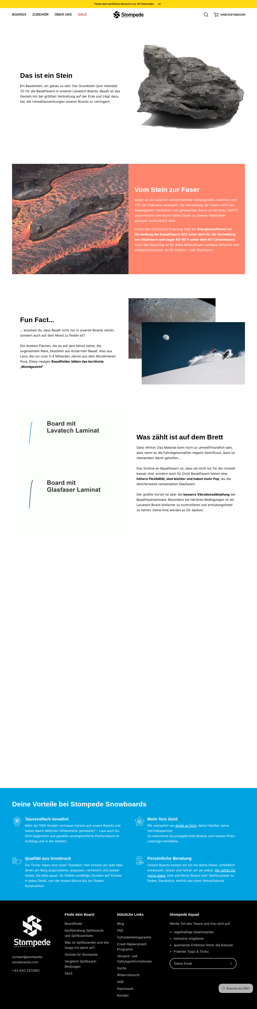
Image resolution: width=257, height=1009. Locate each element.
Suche (121, 968)
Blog (120, 924)
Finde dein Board (79, 915)
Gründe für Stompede (81, 954)
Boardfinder (74, 924)
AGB (120, 982)
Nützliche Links (130, 915)
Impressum (125, 989)
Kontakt (123, 995)
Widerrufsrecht (128, 975)
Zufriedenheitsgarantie (134, 937)
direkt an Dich (186, 825)
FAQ (120, 930)
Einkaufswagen (230, 15)
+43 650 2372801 (26, 970)
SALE (69, 973)
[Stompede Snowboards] (128, 14)
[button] (63, 14)
